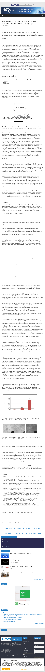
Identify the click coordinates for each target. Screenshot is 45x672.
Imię (35, 640)
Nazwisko (36, 645)
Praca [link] (24, 654)
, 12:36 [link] (14, 555)
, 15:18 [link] (13, 568)
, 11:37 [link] (14, 562)
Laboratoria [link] (5, 541)
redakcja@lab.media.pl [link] (16, 649)
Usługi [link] (24, 648)
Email (35, 649)
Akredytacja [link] (25, 646)
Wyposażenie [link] (25, 650)
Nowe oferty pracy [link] (14, 560)
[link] (44, 12)
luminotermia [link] (31, 522)
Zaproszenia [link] (25, 645)
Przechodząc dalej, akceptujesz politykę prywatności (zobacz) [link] (38, 655)
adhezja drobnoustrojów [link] (7, 522)
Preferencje (40, 669)
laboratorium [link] (26, 522)
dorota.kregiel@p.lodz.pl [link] (10, 513)
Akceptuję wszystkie (6, 669)
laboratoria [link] (22, 522)
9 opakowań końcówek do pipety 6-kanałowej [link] (12, 619)
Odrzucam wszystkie (24, 669)
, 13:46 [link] (13, 575)
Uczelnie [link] (5, 544)
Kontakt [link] (24, 658)
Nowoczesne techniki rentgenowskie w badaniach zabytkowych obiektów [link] (20, 528)
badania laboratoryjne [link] (15, 522)
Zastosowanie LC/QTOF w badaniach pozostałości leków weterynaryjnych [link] (24, 533)
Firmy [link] (4, 539)
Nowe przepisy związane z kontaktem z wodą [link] (21, 553)
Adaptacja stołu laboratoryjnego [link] (9, 621)
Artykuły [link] (24, 643)
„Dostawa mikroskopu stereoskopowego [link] (11, 612)
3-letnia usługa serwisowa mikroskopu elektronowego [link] (13, 617)
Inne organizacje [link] (6, 546)
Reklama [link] (25, 656)
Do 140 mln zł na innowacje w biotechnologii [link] (21, 566)
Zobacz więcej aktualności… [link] (38, 579)
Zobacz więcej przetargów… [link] (38, 623)
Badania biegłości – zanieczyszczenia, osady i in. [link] (22, 572)
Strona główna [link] (26, 641)
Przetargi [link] (25, 652)
